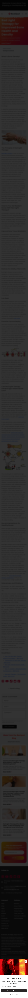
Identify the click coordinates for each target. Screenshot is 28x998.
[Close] (26, 961)
